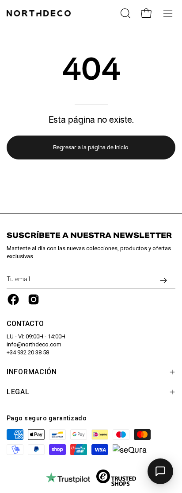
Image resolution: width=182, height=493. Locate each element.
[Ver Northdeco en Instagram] (33, 299)
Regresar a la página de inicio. (91, 147)
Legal (18, 392)
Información (32, 372)
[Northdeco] (40, 13)
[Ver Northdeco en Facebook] (13, 299)
